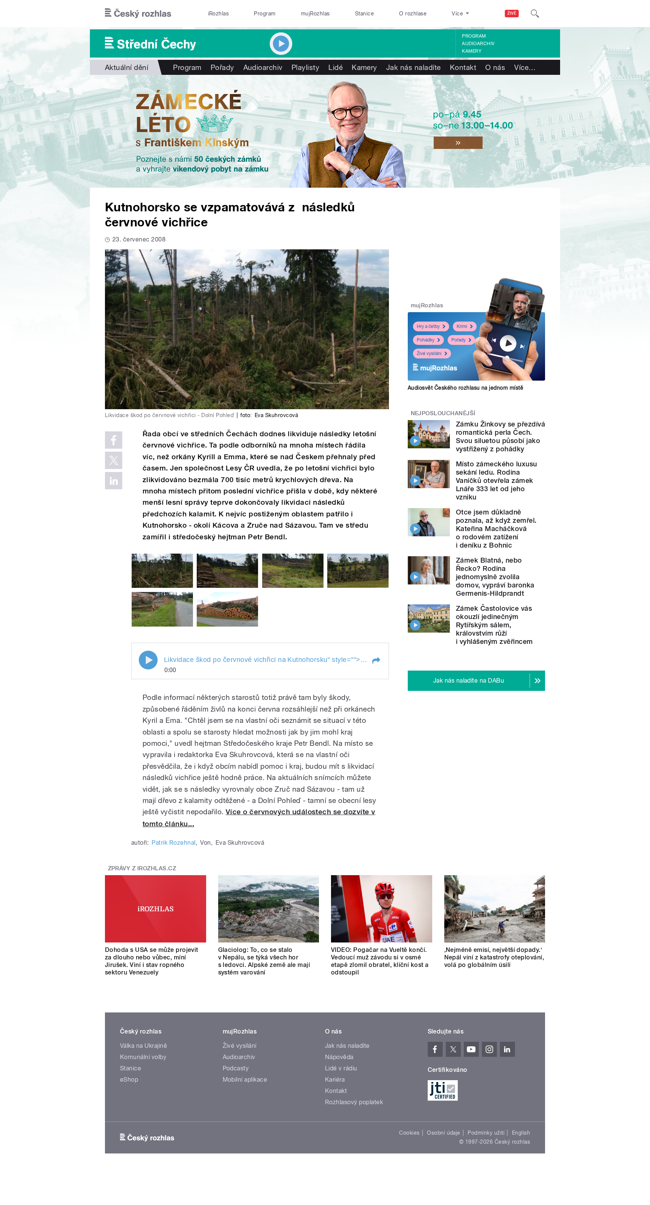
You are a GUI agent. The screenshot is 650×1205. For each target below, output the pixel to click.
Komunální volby (143, 1057)
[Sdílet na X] (113, 460)
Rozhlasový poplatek (354, 1102)
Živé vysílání (429, 353)
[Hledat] (535, 13)
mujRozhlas (315, 14)
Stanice (364, 14)
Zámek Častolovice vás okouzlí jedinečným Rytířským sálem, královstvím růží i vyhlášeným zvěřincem (494, 624)
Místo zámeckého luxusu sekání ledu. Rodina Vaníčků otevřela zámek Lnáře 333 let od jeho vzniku (496, 480)
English (521, 1133)
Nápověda (339, 1057)
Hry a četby (428, 326)
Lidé (335, 67)
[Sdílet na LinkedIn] (113, 480)
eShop (129, 1079)
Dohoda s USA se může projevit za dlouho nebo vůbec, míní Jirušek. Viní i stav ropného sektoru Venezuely (151, 961)
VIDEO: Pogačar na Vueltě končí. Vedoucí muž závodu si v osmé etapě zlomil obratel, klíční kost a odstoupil (380, 961)
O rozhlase (413, 14)
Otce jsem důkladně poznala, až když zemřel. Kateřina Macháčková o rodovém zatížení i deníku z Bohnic (496, 528)
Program (264, 14)
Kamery (471, 51)
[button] (376, 661)
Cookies (409, 1133)
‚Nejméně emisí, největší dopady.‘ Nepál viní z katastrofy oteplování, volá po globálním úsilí (494, 957)
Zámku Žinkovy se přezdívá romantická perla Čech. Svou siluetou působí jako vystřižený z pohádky (500, 436)
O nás (495, 67)
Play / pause (148, 660)
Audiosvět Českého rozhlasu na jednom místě (465, 388)
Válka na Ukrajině (143, 1045)
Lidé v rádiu (341, 1068)
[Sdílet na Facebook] (113, 440)
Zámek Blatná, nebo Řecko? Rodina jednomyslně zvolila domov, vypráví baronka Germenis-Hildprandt (495, 576)
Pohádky (425, 340)
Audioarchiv (478, 43)
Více (525, 67)
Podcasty (236, 1068)
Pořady (222, 67)
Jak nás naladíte (413, 67)
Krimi (462, 326)
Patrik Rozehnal (173, 842)
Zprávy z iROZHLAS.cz (142, 868)
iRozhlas (218, 14)
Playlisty (305, 67)
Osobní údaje (443, 1133)
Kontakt (463, 67)
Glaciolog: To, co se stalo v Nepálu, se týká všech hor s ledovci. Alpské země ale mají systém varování (264, 961)
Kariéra (335, 1079)
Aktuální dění (126, 67)
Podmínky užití (486, 1133)
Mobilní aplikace (245, 1079)
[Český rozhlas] (138, 13)
